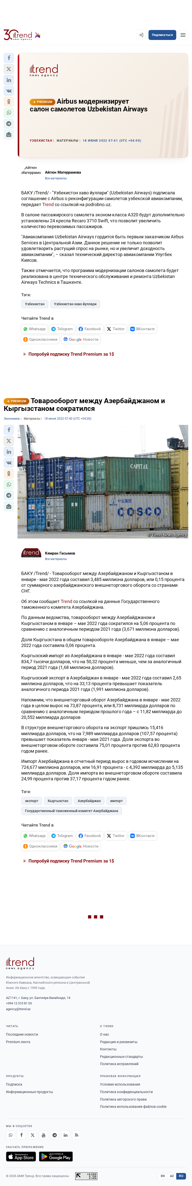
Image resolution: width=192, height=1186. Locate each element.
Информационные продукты (29, 1092)
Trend (48, 204)
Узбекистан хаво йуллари (75, 304)
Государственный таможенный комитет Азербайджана (71, 811)
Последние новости (22, 1034)
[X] (32, 1135)
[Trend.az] (22, 34)
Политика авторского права (123, 1099)
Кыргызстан (58, 801)
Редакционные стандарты (121, 1057)
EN (163, 1176)
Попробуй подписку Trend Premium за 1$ (71, 354)
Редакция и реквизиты (119, 1042)
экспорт (31, 801)
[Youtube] (43, 1135)
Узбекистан (34, 304)
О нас (104, 1034)
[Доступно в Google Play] (56, 1157)
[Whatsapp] (10, 1135)
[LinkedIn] (65, 1135)
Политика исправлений (119, 1064)
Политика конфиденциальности (126, 1092)
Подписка (14, 1084)
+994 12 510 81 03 (19, 1003)
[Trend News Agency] (20, 963)
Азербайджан (89, 801)
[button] (9, 58)
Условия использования (120, 1084)
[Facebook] (21, 1135)
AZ (172, 1176)
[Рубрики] (183, 35)
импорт (116, 801)
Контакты (108, 1049)
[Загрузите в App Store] (21, 1157)
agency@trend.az (18, 1009)
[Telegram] (54, 1135)
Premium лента (18, 1042)
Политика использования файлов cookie (133, 1107)
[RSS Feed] (76, 1135)
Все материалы (56, 178)
